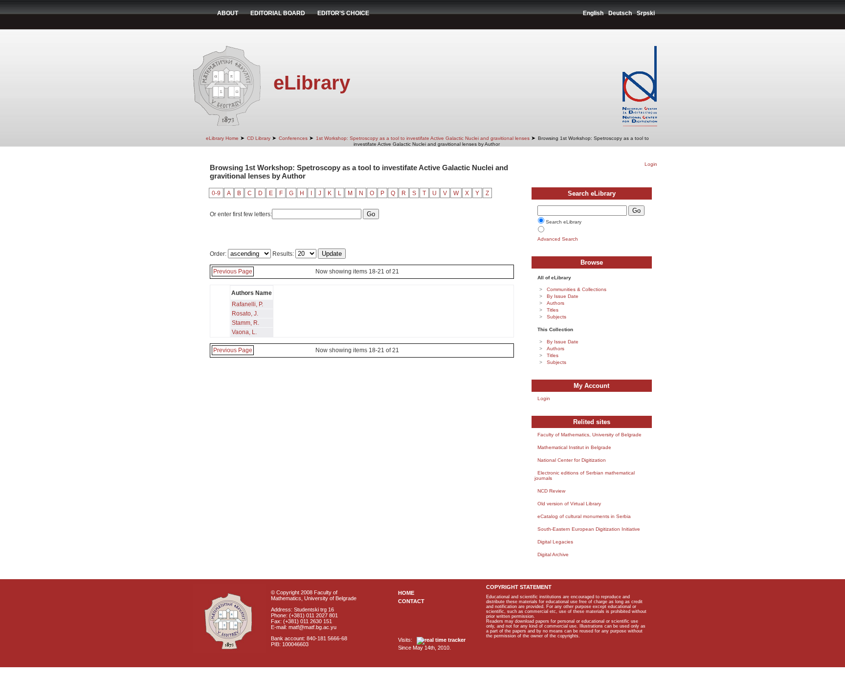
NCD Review (551, 491)
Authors (555, 303)
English (593, 13)
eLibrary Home (222, 138)
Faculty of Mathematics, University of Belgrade (589, 434)
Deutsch (620, 13)
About (227, 13)
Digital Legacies (555, 541)
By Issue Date (562, 296)
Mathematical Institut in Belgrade (574, 447)
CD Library (258, 138)
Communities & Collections (576, 289)
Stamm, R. (245, 322)
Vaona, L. (244, 332)
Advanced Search (557, 239)
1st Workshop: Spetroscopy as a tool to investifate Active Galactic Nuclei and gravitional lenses (423, 138)
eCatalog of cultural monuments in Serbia (584, 516)
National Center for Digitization (571, 460)
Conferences (293, 138)
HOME (406, 593)
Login (651, 164)
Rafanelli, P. (247, 304)
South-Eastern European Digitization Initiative (588, 529)
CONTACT (411, 601)
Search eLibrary (563, 222)
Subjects (556, 316)
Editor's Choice (343, 13)
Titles (552, 310)
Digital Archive (553, 554)
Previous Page (232, 271)
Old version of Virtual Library (569, 503)
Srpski (646, 13)
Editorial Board (277, 13)
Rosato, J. (245, 313)
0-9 (216, 193)
